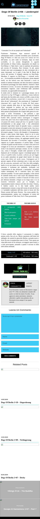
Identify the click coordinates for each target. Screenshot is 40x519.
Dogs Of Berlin (21, 16)
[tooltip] (32, 1)
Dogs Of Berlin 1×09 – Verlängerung (16, 440)
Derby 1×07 (11, 252)
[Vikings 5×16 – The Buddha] (20, 490)
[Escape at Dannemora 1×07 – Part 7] (20, 508)
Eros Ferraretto (23, 18)
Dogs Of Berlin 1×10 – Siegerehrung (16, 402)
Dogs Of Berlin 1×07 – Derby (13, 478)
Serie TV (29, 16)
